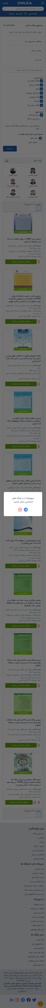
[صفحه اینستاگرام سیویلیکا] (20, 510)
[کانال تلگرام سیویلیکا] (26, 510)
